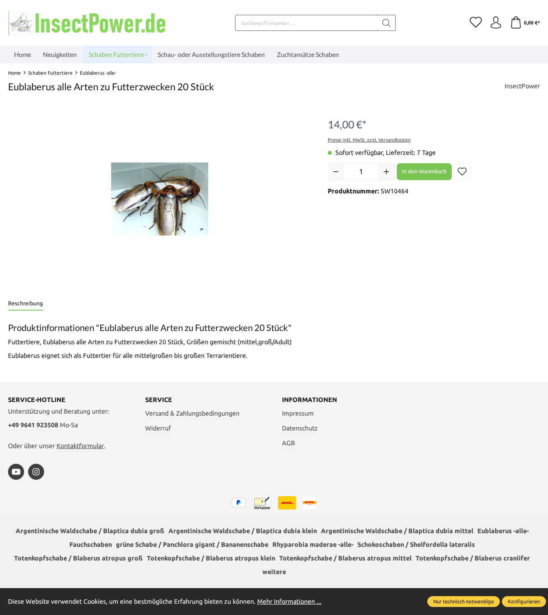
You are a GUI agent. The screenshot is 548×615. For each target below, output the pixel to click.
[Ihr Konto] (496, 22)
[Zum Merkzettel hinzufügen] (462, 172)
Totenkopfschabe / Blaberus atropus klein (211, 558)
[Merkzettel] (476, 22)
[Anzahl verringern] (336, 172)
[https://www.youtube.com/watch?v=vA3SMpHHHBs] (16, 472)
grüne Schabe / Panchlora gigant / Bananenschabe (192, 544)
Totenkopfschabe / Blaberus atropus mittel (345, 558)
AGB (288, 443)
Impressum (298, 413)
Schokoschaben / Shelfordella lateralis (416, 544)
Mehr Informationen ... (289, 601)
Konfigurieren (524, 601)
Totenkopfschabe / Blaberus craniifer (473, 558)
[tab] (25, 304)
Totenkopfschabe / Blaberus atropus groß (78, 558)
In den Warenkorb (424, 171)
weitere (274, 571)
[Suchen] (387, 23)
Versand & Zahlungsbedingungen (192, 413)
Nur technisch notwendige (463, 601)
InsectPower (522, 85)
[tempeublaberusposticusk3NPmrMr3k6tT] (159, 198)
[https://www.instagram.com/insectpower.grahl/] (36, 472)
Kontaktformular (80, 445)
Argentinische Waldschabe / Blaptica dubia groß (90, 530)
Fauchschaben (90, 544)
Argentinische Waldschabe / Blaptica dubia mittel (397, 530)
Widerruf (158, 428)
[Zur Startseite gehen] (88, 23)
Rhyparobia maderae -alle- (312, 544)
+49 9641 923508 (33, 424)
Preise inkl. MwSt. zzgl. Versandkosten (369, 139)
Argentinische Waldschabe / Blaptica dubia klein (242, 530)
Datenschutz (300, 428)
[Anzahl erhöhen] (386, 172)
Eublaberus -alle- (503, 530)
